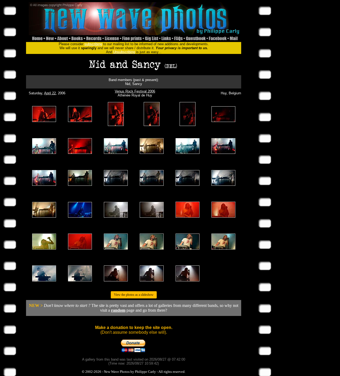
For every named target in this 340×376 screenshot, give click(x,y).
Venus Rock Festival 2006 (135, 91)
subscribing (93, 44)
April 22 (50, 93)
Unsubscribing (124, 52)
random (118, 310)
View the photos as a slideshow (134, 295)
